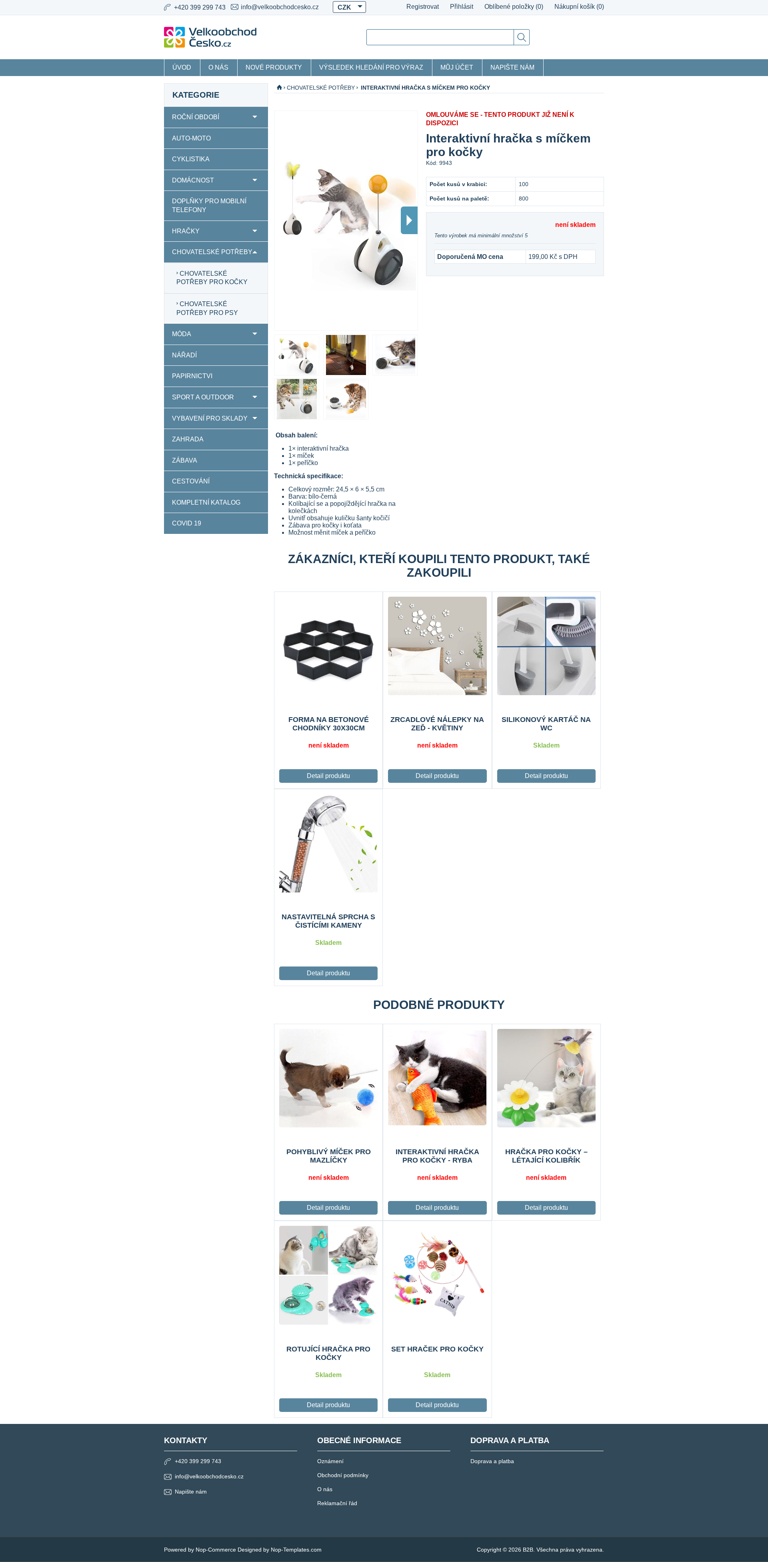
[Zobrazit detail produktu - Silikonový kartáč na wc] (546, 646)
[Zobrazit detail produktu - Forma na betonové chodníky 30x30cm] (328, 646)
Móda (181, 334)
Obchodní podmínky (342, 1475)
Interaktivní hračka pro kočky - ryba (437, 1156)
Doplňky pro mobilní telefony (209, 205)
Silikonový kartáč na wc (546, 724)
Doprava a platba (492, 1461)
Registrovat (422, 6)
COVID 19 (186, 523)
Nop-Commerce (216, 1549)
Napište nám (512, 67)
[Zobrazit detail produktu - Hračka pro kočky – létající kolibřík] (546, 1078)
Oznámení (330, 1461)
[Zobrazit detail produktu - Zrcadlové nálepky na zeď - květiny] (437, 646)
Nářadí (184, 355)
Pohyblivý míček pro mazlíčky (328, 1156)
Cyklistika (191, 159)
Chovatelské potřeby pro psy (207, 308)
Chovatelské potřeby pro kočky (212, 278)
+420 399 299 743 (198, 1461)
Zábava (184, 460)
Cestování (191, 481)
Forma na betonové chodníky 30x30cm (328, 724)
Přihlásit (461, 6)
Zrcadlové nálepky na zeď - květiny (437, 724)
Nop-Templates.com (296, 1549)
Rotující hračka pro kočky (328, 1353)
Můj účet (456, 67)
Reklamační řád (337, 1503)
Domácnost (193, 180)
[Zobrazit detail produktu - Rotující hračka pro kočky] (328, 1275)
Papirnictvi (192, 376)
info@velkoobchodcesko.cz (280, 7)
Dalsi (409, 220)
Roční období (195, 117)
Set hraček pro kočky (437, 1349)
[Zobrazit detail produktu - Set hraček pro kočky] (437, 1275)
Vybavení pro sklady (210, 418)
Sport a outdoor (203, 397)
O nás (218, 67)
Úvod (181, 67)
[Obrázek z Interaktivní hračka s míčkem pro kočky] (296, 355)
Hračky (186, 231)
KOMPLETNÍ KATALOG (206, 502)
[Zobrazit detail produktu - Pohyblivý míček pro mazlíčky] (328, 1078)
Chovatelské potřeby (212, 252)
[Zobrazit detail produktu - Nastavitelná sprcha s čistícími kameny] (328, 843)
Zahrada (188, 439)
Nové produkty (274, 67)
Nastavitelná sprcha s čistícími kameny (328, 921)
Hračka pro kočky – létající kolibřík (546, 1156)
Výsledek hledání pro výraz (371, 67)
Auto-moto (191, 138)
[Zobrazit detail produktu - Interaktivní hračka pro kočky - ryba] (437, 1078)
